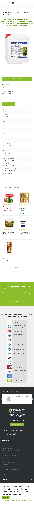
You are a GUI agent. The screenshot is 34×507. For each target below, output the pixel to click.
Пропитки (5, 464)
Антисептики (5, 453)
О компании (5, 440)
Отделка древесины (8, 462)
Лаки (3, 460)
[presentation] (32, 104)
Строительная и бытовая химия (11, 469)
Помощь (4, 479)
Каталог (4, 445)
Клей (3, 474)
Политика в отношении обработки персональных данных (17, 501)
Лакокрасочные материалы (10, 448)
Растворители (6, 467)
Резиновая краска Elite (8, 232)
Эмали (3, 472)
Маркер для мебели (9, 256)
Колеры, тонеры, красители (10, 455)
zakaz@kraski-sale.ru (17, 427)
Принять (5, 497)
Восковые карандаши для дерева (23, 207)
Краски (4, 457)
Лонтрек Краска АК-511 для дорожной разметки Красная (24, 232)
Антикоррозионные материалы (11, 450)
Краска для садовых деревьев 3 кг (9, 207)
